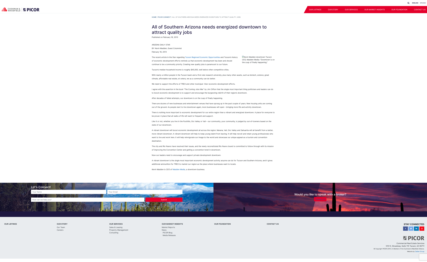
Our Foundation (399, 9)
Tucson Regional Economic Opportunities (203, 57)
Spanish (423, 3)
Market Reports (168, 227)
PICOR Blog (167, 233)
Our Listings (315, 9)
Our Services (351, 9)
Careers (60, 230)
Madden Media (179, 169)
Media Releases (169, 235)
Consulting (113, 233)
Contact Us (320, 199)
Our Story (333, 9)
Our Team (61, 227)
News (164, 230)
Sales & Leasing (115, 227)
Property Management (118, 230)
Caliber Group (419, 251)
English (415, 3)
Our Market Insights (374, 9)
